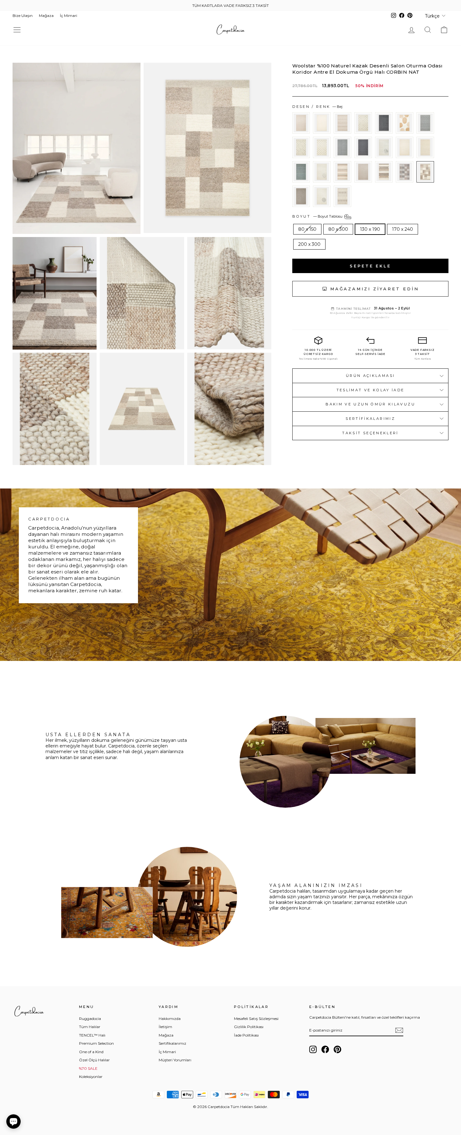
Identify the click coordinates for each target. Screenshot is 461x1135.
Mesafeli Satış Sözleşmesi (256, 1018)
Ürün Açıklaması (370, 375)
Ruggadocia (90, 1018)
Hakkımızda (170, 1018)
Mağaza (46, 15)
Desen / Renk (317, 106)
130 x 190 (370, 229)
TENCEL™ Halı (92, 1035)
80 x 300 (338, 229)
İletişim (165, 1026)
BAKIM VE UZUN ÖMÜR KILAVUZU (370, 404)
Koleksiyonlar (91, 1076)
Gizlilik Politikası (248, 1026)
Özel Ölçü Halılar (94, 1060)
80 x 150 (307, 229)
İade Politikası (246, 1035)
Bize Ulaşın (23, 15)
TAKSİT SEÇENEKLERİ (370, 433)
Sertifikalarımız (370, 418)
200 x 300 (309, 244)
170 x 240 (402, 229)
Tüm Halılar (89, 1026)
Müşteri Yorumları (175, 1060)
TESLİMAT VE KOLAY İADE (370, 390)
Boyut (317, 216)
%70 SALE (88, 1068)
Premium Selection (96, 1043)
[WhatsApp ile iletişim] (13, 1121)
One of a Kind (91, 1051)
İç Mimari (68, 15)
